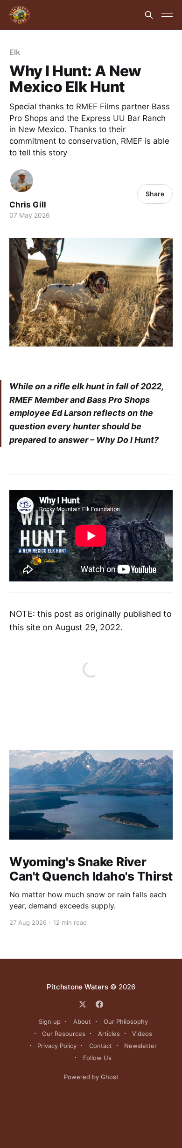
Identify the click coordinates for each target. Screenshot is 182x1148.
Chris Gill (27, 204)
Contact (100, 1045)
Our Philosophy (126, 1021)
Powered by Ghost (91, 1077)
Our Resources (63, 1033)
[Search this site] (148, 14)
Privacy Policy (57, 1045)
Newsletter (140, 1045)
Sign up (50, 1021)
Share (155, 194)
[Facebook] (99, 1004)
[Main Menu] (167, 15)
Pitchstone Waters (77, 986)
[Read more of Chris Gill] (21, 180)
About (82, 1021)
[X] (82, 1004)
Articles (109, 1033)
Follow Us (97, 1057)
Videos (142, 1033)
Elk (14, 52)
